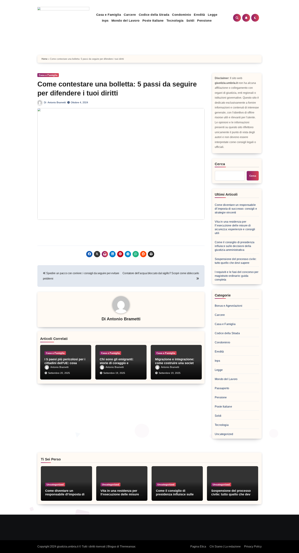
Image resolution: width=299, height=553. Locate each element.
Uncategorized (224, 434)
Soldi (190, 20)
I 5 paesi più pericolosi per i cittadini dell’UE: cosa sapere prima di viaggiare (64, 363)
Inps (105, 20)
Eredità (199, 14)
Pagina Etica (198, 546)
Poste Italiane (153, 20)
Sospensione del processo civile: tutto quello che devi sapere (235, 261)
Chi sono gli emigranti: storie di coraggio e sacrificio (116, 363)
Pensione (204, 20)
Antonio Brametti (57, 102)
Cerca (220, 164)
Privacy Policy (253, 546)
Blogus (111, 546)
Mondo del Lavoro (125, 20)
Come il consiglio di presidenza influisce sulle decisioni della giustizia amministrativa (234, 246)
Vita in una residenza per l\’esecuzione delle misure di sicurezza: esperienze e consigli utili (235, 227)
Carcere (130, 14)
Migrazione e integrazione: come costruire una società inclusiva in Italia (175, 363)
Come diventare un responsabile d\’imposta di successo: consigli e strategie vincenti (236, 208)
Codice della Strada (154, 14)
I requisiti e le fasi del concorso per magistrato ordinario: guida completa (237, 276)
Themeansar (127, 546)
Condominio (181, 14)
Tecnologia (175, 20)
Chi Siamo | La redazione (225, 546)
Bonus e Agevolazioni (228, 305)
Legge (213, 14)
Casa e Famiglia (108, 14)
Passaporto (222, 388)
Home (44, 59)
